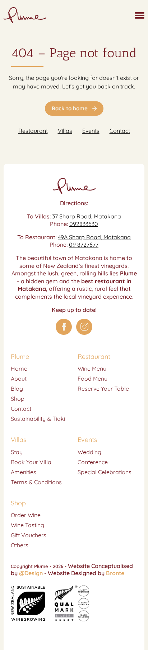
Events (91, 130)
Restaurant (33, 130)
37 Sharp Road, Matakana (86, 216)
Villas (65, 130)
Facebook (64, 327)
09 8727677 (83, 244)
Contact (120, 130)
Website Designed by (86, 573)
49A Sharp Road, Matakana (94, 237)
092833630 (83, 223)
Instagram (84, 327)
